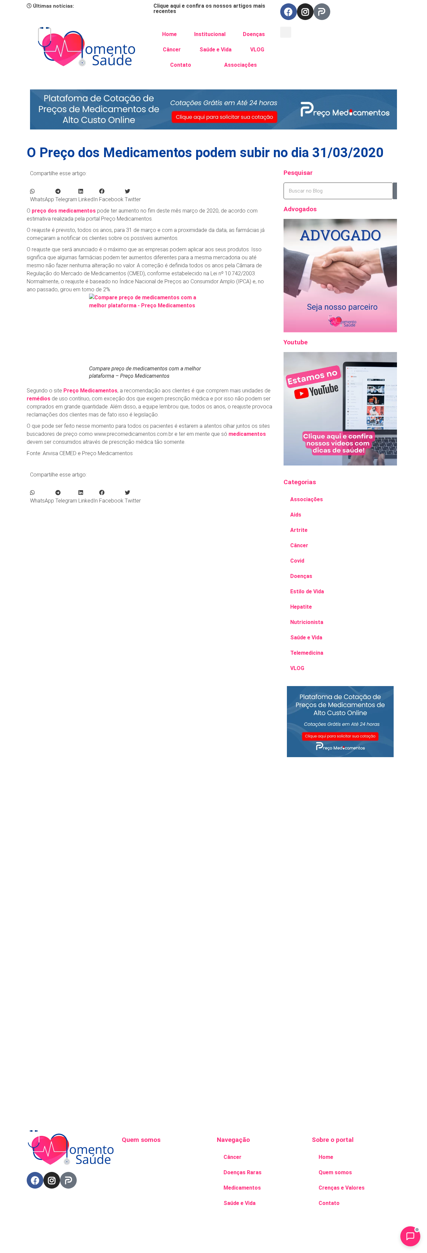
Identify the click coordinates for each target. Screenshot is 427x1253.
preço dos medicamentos (64, 211)
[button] (285, 32)
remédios (38, 398)
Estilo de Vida (307, 591)
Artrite (299, 530)
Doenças (254, 34)
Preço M (74, 390)
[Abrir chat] (410, 1236)
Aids (295, 515)
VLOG (257, 49)
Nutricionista (306, 622)
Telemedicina (306, 653)
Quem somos (335, 1172)
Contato (180, 65)
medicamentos (247, 434)
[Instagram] (305, 11)
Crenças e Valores (342, 1188)
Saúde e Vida (215, 49)
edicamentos (101, 390)
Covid (297, 561)
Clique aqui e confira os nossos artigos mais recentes (209, 8)
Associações (240, 65)
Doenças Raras (243, 1172)
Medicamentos (242, 1188)
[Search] (395, 191)
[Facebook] (288, 11)
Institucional (210, 34)
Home (169, 34)
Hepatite (301, 607)
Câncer (172, 49)
